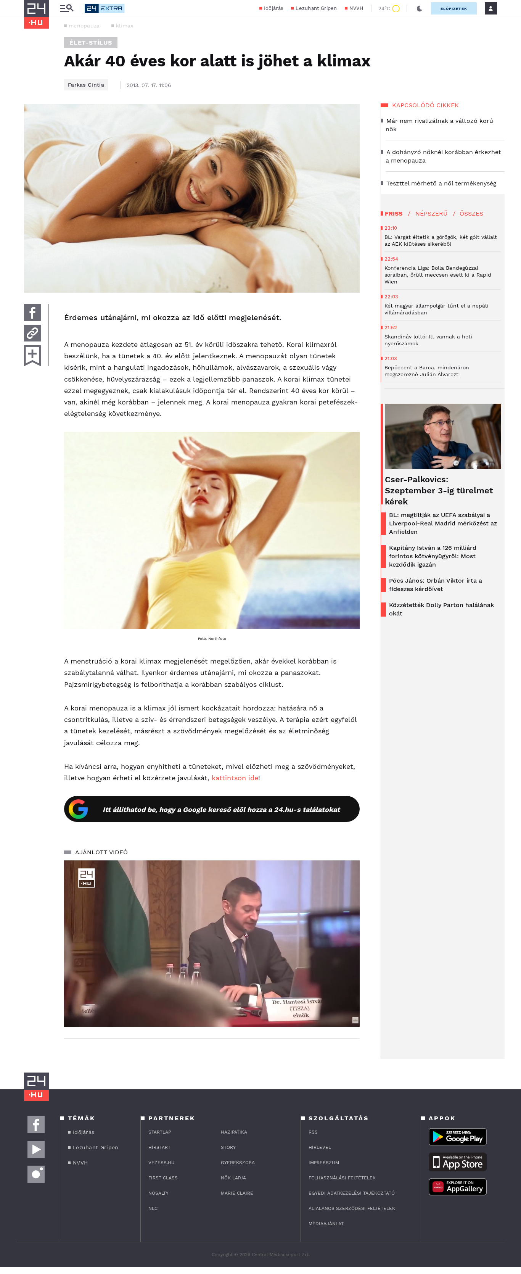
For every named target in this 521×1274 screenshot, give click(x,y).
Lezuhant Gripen (316, 8)
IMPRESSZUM (324, 1162)
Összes (471, 213)
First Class (163, 1178)
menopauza (84, 26)
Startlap (159, 1132)
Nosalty (158, 1193)
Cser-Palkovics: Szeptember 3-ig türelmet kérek (439, 490)
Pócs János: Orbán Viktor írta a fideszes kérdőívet (435, 585)
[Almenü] (66, 8)
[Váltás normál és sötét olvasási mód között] (419, 8)
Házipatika (234, 1132)
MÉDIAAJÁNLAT (326, 1223)
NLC (153, 1208)
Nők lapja (233, 1178)
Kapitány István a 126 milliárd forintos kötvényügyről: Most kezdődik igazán (432, 556)
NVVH (356, 8)
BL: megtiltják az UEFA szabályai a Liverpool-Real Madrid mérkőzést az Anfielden (443, 523)
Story (228, 1147)
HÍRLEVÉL (320, 1147)
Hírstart (159, 1147)
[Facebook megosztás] (32, 312)
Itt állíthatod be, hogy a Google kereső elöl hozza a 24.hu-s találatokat (221, 809)
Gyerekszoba (238, 1162)
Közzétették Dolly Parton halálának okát (441, 609)
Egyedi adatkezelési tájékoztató (352, 1193)
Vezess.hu (161, 1162)
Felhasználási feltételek (342, 1178)
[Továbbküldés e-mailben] (32, 333)
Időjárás (273, 8)
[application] (212, 943)
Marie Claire (237, 1193)
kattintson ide (235, 778)
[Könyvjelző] (32, 355)
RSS (313, 1132)
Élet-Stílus (90, 42)
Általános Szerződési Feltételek (352, 1208)
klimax (124, 26)
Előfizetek (454, 8)
